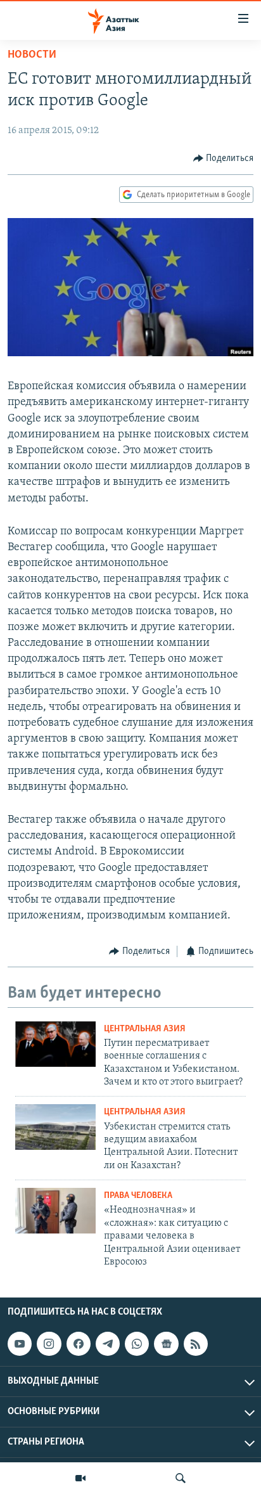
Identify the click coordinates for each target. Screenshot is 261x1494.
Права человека (138, 1196)
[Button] (223, 158)
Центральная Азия (145, 1029)
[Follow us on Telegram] (108, 1344)
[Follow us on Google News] (166, 1344)
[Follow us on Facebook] (79, 1344)
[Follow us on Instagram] (49, 1344)
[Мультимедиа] (80, 1478)
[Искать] (181, 1478)
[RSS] (196, 1344)
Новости (32, 55)
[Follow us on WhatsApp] (137, 1344)
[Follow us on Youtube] (20, 1344)
